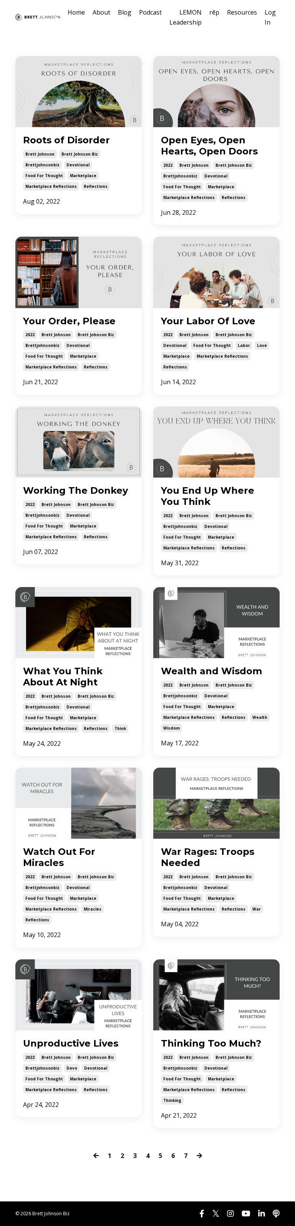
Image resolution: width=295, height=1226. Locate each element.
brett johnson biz (79, 154)
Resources (242, 12)
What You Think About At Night (63, 677)
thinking (172, 1100)
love (262, 345)
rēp (214, 12)
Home (76, 12)
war (256, 909)
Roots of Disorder (66, 140)
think (120, 728)
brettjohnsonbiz (42, 165)
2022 (167, 165)
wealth (259, 717)
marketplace (83, 175)
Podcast (150, 12)
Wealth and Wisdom (211, 671)
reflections (96, 186)
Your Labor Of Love (208, 321)
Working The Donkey (75, 490)
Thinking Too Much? (211, 1043)
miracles (92, 909)
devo (71, 1068)
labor (244, 345)
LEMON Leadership (185, 17)
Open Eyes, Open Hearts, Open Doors (209, 146)
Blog (124, 12)
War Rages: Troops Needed (207, 857)
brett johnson (40, 154)
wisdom (171, 728)
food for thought (44, 175)
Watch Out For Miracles (59, 857)
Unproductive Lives (70, 1043)
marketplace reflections (51, 186)
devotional (77, 165)
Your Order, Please (69, 321)
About (101, 12)
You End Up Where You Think (207, 496)
